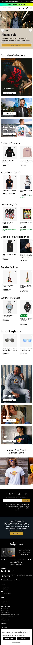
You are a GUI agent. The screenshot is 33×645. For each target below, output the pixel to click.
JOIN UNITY (16, 533)
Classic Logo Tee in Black (9, 190)
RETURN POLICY (5, 604)
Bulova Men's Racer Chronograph (8, 316)
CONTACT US (4, 601)
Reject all (23, 638)
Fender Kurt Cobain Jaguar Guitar (8, 286)
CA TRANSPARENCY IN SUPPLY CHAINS (10, 614)
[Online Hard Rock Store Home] (6, 8)
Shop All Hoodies (6, 593)
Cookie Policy (22, 635)
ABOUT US (3, 618)
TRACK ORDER (4, 608)
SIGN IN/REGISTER (5, 606)
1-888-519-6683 (6, 577)
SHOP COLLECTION (16, 45)
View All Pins (4, 589)
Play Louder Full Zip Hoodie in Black (8, 161)
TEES (2, 591)
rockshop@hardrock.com (12, 580)
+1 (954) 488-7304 (11, 575)
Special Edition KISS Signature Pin (8, 223)
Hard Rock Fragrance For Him (9, 255)
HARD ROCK (4, 627)
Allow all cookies (9, 638)
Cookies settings (5, 612)
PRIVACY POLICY (5, 610)
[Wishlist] (23, 8)
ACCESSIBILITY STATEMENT (7, 616)
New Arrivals (4, 588)
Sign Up (26, 500)
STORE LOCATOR (5, 619)
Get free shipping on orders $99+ (12, 1)
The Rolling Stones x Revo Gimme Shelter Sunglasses (10, 349)
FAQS (2, 603)
